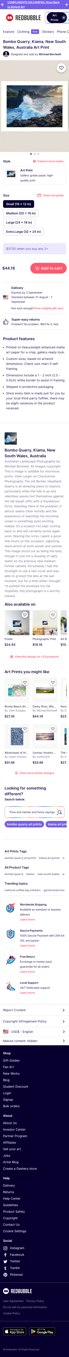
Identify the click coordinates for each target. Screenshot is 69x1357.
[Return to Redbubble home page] (23, 17)
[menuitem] (8, 31)
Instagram (17, 1248)
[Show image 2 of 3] (34, 154)
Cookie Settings (14, 1231)
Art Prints (12, 851)
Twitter (15, 1261)
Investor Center (14, 1129)
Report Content (14, 1010)
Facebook (17, 1255)
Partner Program (15, 1136)
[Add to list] (61, 67)
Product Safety (14, 1211)
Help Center (12, 1198)
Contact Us (11, 1224)
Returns (8, 1192)
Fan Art (8, 1067)
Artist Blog (11, 1162)
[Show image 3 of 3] (38, 154)
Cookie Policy (11, 1313)
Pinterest (16, 1274)
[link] (24, 824)
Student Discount (15, 1086)
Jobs (6, 1155)
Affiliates (9, 1142)
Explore (8, 32)
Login (7, 1093)
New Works (11, 1073)
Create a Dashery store (20, 1168)
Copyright (10, 1218)
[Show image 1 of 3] (31, 154)
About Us (10, 1123)
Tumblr (15, 1268)
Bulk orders (11, 1106)
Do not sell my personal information (25, 1307)
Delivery (9, 1185)
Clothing (27, 32)
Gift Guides (11, 1060)
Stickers (48, 32)
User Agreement (13, 1301)
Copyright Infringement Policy (25, 1021)
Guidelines (10, 1205)
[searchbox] (34, 812)
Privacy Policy (35, 1301)
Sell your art (12, 1149)
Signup (8, 1099)
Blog (6, 1080)
